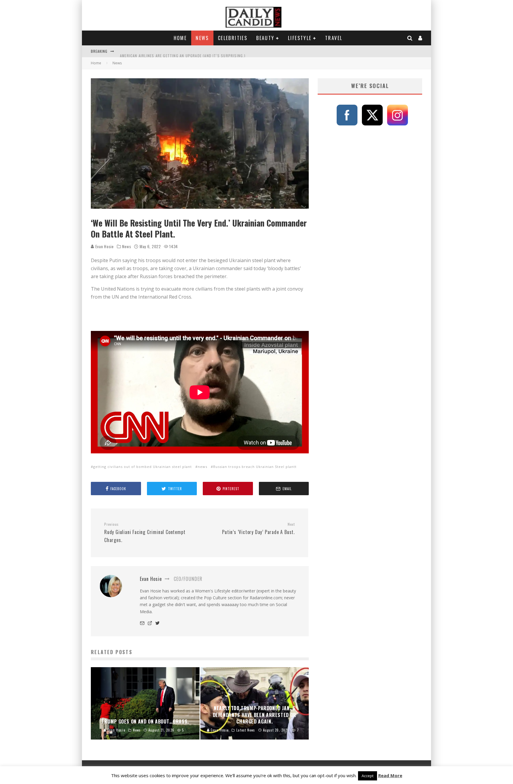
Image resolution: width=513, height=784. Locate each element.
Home (180, 38)
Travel (333, 38)
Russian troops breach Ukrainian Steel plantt (255, 466)
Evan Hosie (104, 246)
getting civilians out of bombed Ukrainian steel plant (142, 466)
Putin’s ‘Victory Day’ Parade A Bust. (258, 529)
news (202, 466)
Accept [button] (367, 775)
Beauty (265, 38)
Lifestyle (300, 38)
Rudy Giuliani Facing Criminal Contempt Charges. (144, 532)
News (202, 38)
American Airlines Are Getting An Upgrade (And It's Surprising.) (183, 51)
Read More (390, 775)
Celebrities (232, 38)
